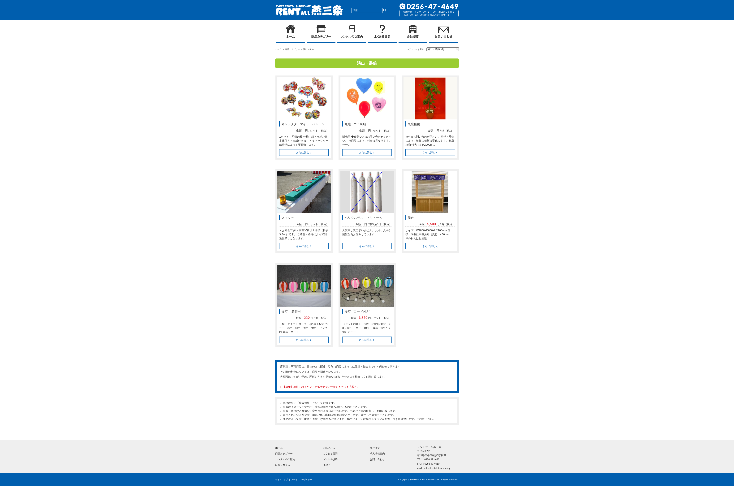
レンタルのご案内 (285, 459)
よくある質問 (330, 453)
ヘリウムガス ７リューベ (363, 217)
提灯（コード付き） (358, 311)
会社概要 (375, 447)
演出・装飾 (308, 49)
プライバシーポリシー (301, 479)
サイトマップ (281, 479)
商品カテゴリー (293, 49)
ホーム (279, 49)
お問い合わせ (377, 459)
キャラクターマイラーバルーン (303, 124)
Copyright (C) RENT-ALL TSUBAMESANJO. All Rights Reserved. (428, 479)
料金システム (282, 465)
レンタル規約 (330, 459)
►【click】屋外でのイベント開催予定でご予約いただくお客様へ (318, 386)
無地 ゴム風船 (355, 124)
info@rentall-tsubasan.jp (437, 468)
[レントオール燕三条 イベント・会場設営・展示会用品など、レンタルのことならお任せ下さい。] (309, 7)
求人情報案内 (377, 453)
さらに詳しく (304, 152)
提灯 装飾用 (291, 311)
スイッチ (288, 217)
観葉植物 (414, 124)
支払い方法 (329, 447)
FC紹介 (327, 465)
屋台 (411, 217)
